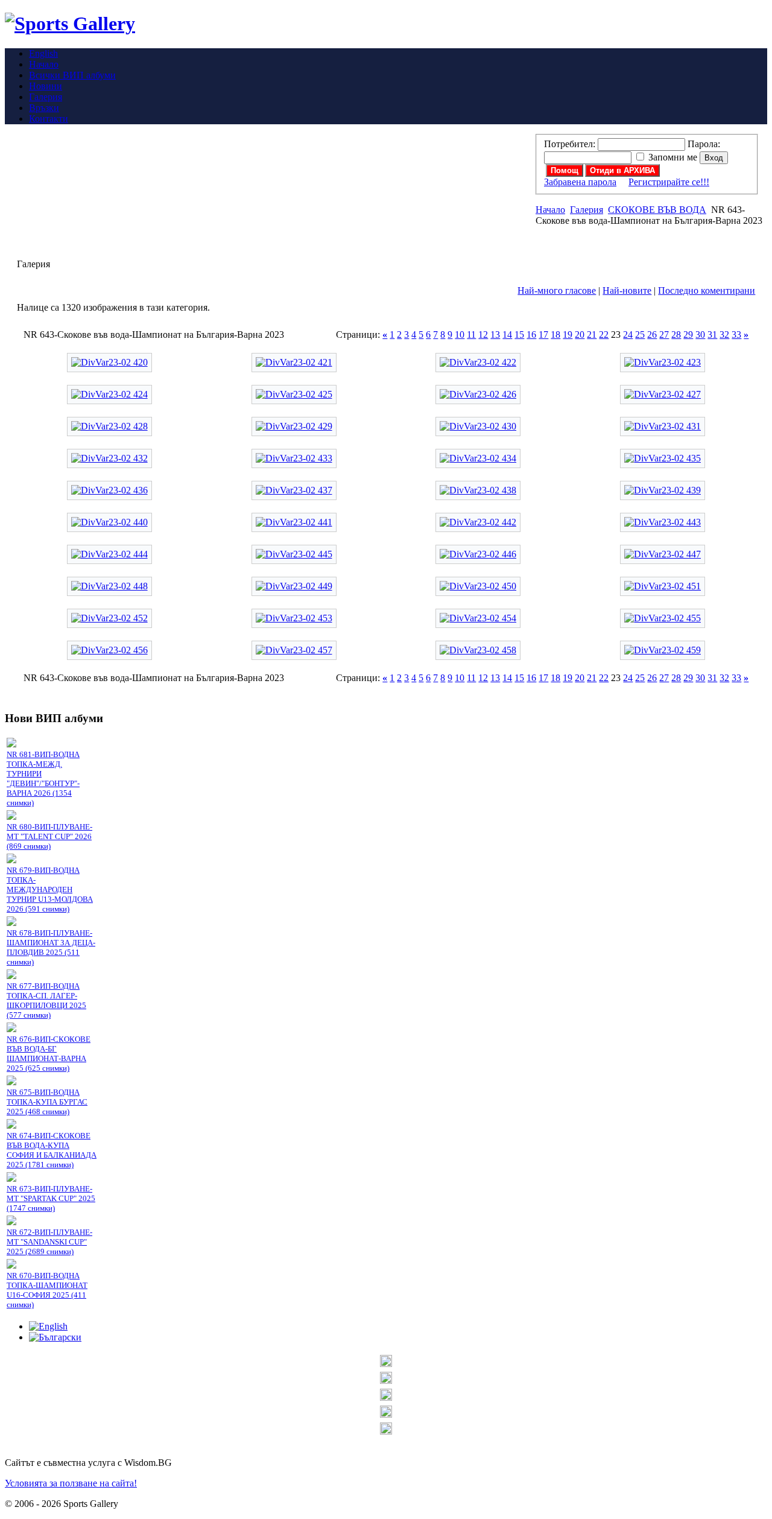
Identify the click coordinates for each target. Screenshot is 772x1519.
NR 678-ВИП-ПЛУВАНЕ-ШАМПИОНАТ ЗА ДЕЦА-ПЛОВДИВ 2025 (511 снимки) (51, 947)
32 (724, 334)
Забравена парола (580, 182)
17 (543, 334)
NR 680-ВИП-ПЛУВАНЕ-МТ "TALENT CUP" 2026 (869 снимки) (49, 836)
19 (567, 334)
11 (471, 334)
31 (712, 334)
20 (579, 334)
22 (604, 334)
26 (652, 334)
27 (664, 334)
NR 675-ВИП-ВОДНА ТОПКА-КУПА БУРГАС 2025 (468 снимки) (47, 1102)
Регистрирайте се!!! (668, 182)
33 (736, 334)
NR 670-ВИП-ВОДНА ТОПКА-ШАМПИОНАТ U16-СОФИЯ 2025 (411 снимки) (47, 1290)
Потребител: (569, 144)
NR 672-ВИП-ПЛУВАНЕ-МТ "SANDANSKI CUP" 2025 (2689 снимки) (49, 1242)
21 (591, 334)
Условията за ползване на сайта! (71, 1483)
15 (519, 334)
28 (676, 334)
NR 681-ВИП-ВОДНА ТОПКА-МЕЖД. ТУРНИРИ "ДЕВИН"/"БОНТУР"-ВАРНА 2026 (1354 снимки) (43, 778)
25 (640, 334)
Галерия (586, 210)
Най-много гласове (556, 290)
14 (507, 334)
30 (700, 334)
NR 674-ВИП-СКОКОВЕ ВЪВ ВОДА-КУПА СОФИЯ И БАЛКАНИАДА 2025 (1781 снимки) (51, 1150)
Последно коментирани (706, 290)
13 (495, 334)
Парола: (704, 144)
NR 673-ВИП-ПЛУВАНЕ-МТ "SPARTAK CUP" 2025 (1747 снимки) (51, 1198)
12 (483, 334)
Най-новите (627, 290)
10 (459, 334)
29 (688, 334)
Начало (550, 210)
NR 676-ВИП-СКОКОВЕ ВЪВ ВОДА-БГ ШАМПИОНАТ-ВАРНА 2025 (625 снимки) (48, 1054)
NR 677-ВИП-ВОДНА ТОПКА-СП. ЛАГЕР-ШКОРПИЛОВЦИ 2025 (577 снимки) (46, 1000)
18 (555, 334)
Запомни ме (672, 157)
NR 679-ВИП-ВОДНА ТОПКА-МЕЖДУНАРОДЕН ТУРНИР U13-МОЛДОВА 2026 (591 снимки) (50, 889)
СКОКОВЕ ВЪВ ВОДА (657, 210)
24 (628, 334)
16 (531, 334)
